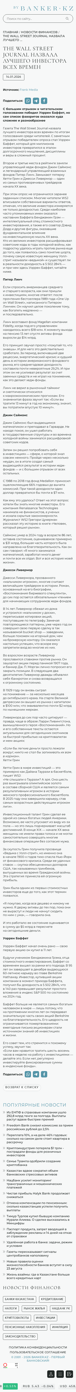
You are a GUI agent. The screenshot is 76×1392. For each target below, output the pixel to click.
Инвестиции (45, 1318)
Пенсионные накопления (25, 1327)
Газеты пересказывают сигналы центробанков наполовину (31, 1253)
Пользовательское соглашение (38, 1352)
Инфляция (60, 1327)
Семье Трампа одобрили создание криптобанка (34, 1162)
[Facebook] (44, 101)
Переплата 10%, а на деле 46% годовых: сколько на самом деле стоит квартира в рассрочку (38, 1138)
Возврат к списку (22, 1087)
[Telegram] (36, 101)
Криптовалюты (17, 1318)
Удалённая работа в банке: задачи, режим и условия (39, 1244)
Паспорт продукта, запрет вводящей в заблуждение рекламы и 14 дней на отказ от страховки (39, 1232)
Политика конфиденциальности (38, 1347)
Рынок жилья (34, 1308)
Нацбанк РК (61, 1308)
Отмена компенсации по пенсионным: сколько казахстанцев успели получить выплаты (37, 1206)
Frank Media (29, 90)
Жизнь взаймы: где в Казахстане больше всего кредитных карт (38, 1276)
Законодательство (20, 1336)
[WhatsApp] (28, 101)
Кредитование (52, 1299)
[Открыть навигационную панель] (60, 1374)
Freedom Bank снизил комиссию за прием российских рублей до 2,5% (40, 1127)
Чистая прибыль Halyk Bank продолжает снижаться (38, 1195)
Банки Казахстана (19, 1299)
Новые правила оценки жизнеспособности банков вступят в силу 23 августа (39, 1265)
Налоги (11, 1308)
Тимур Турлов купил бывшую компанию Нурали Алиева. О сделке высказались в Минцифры (38, 1219)
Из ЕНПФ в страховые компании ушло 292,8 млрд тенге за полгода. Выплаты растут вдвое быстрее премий (36, 1116)
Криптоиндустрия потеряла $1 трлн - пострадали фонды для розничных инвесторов (35, 1151)
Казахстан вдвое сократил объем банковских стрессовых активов (32, 1172)
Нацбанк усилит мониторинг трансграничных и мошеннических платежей (34, 1184)
